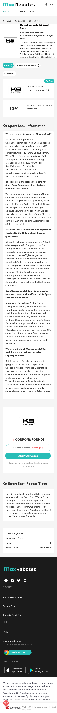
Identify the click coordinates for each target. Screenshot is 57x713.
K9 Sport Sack (34, 20)
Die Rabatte (8, 20)
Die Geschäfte (20, 20)
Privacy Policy (9, 606)
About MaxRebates (12, 597)
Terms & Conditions (12, 615)
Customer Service (12, 640)
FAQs (5, 631)
